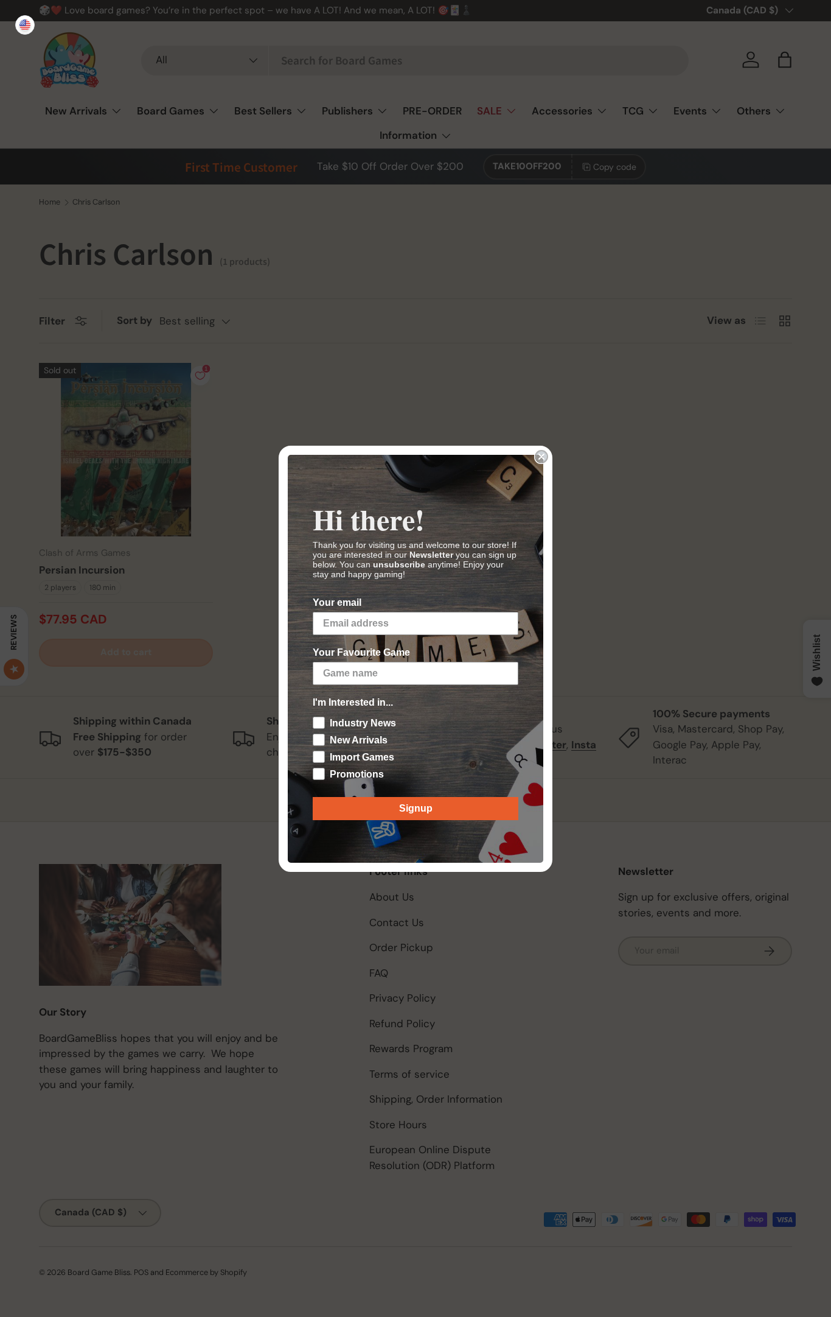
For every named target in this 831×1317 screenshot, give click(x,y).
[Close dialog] (541, 457)
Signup (416, 808)
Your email (337, 602)
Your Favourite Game (361, 652)
